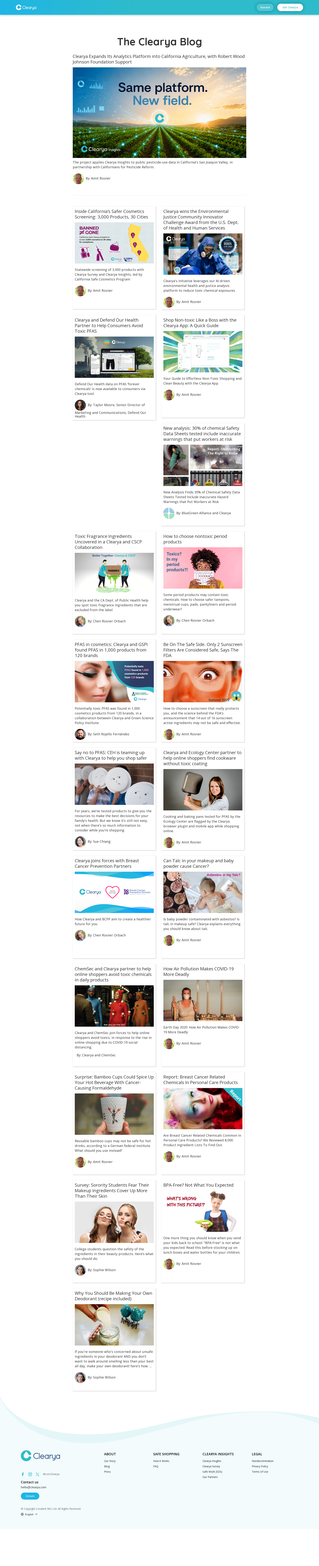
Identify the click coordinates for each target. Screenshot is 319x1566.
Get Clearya (290, 7)
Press (107, 1471)
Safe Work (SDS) (212, 1471)
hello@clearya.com (33, 1487)
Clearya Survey (211, 1466)
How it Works (161, 1461)
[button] (29, 1514)
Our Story (110, 1461)
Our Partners (210, 1477)
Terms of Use (260, 1471)
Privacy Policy (260, 1466)
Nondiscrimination (263, 1461)
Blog (107, 1466)
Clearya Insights (212, 1461)
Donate (265, 7)
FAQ (155, 1466)
